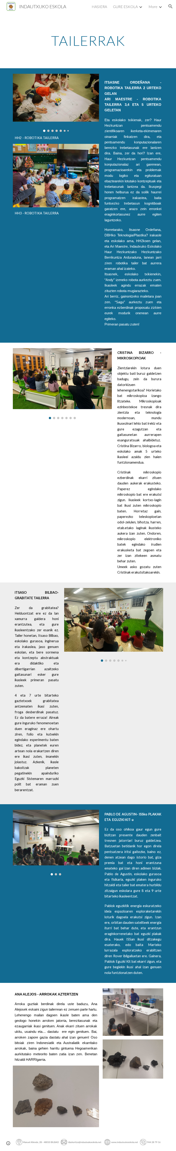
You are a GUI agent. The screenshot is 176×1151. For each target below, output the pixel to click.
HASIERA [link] (99, 6)
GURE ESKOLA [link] (125, 6)
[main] (87, 40)
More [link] (152, 6)
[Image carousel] (56, 103)
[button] (170, 6)
